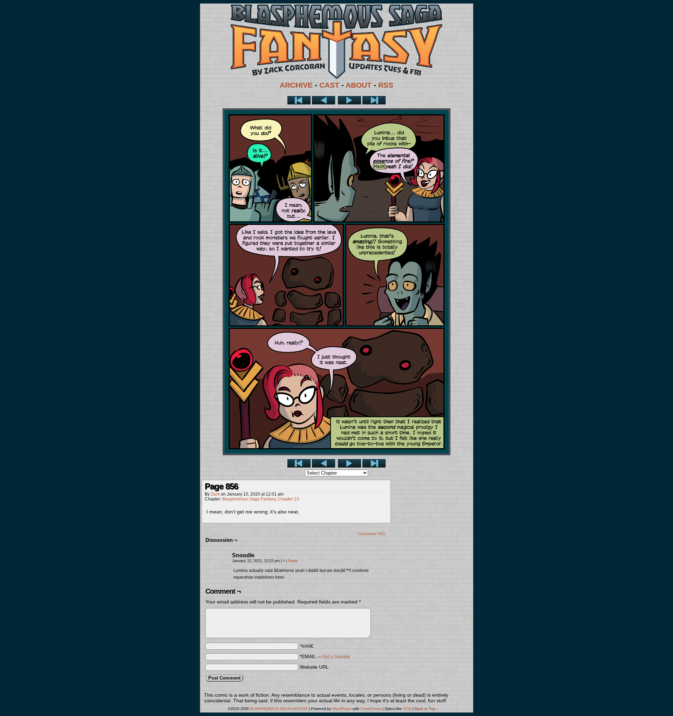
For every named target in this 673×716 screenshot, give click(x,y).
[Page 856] (336, 453)
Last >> (374, 100)
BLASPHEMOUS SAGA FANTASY (279, 709)
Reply (293, 561)
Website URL (314, 667)
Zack (215, 494)
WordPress (342, 709)
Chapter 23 (288, 499)
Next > (349, 100)
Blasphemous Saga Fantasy (249, 499)
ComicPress (370, 709)
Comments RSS (371, 534)
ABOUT (359, 85)
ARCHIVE (296, 85)
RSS (385, 85)
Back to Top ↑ (426, 709)
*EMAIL (325, 656)
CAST (329, 85)
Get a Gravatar (336, 656)
